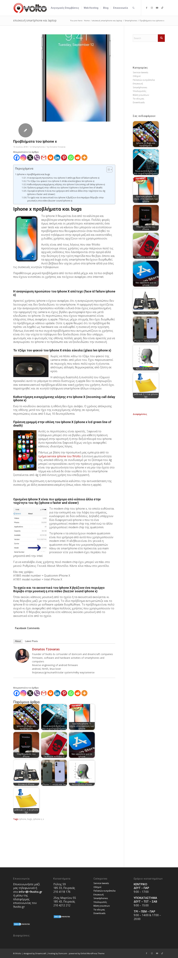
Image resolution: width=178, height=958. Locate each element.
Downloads (139, 102)
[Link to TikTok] (162, 7)
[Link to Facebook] (146, 7)
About (18, 641)
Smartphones (38, 147)
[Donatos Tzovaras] (22, 661)
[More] (84, 158)
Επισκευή (138, 83)
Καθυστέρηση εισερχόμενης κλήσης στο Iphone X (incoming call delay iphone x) (66, 184)
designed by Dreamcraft (34, 953)
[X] (30, 158)
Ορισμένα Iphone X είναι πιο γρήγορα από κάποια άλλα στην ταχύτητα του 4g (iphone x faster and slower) (66, 192)
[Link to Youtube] (157, 7)
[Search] (133, 8)
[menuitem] (26, 8)
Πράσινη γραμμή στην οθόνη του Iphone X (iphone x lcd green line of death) (64, 187)
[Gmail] (44, 158)
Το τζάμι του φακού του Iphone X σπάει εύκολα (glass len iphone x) (60, 181)
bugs (29, 819)
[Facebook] (17, 158)
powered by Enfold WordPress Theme (86, 953)
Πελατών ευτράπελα (144, 79)
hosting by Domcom (57, 953)
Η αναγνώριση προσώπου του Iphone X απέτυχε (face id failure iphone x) (63, 177)
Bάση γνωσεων (141, 94)
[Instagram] (23, 158)
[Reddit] (78, 158)
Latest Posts (31, 641)
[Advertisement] (149, 468)
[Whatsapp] (71, 158)
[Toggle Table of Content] (108, 169)
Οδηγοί (137, 76)
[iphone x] (75, 78)
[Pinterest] (64, 158)
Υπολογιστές (139, 91)
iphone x (37, 819)
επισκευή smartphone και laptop (34, 20)
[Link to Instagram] (151, 7)
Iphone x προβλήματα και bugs (33, 174)
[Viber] (37, 158)
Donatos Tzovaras (57, 147)
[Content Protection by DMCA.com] (22, 925)
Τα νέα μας (138, 98)
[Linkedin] (57, 158)
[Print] (50, 158)
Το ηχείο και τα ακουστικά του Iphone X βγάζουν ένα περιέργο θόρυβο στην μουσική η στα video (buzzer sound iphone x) (65, 199)
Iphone (22, 819)
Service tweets (140, 72)
